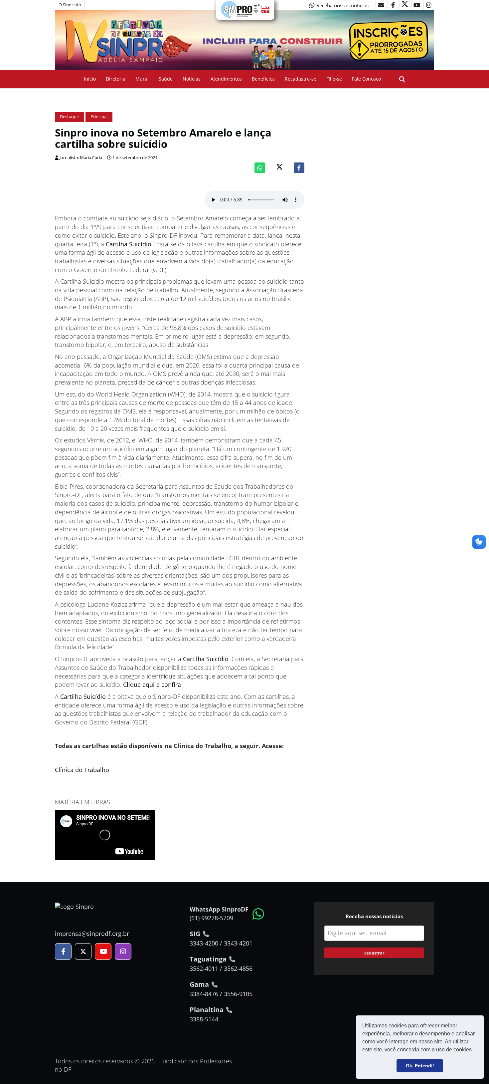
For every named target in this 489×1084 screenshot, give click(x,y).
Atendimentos (226, 79)
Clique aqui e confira (152, 684)
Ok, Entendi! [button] (420, 1065)
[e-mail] (381, 5)
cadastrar (374, 953)
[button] (475, 1050)
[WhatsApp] (259, 167)
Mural (142, 79)
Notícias (192, 79)
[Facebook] (299, 167)
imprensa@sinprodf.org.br (92, 934)
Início (90, 79)
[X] (405, 5)
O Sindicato (70, 5)
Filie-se (334, 79)
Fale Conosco (366, 79)
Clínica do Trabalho (82, 770)
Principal (98, 117)
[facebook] (393, 5)
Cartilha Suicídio (128, 244)
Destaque (69, 117)
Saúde (166, 79)
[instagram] (429, 5)
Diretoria (115, 79)
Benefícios (263, 79)
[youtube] (417, 5)
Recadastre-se (300, 79)
